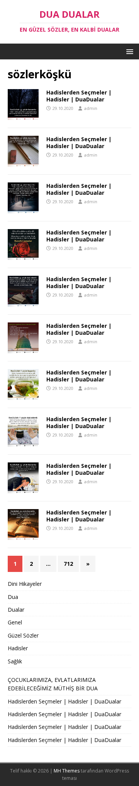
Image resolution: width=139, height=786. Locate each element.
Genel (15, 622)
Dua (13, 596)
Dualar (16, 609)
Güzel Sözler (23, 635)
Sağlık (15, 661)
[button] (128, 51)
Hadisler (18, 648)
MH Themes (67, 770)
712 (68, 563)
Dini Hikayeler (25, 583)
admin (90, 108)
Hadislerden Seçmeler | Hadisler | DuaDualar (79, 96)
